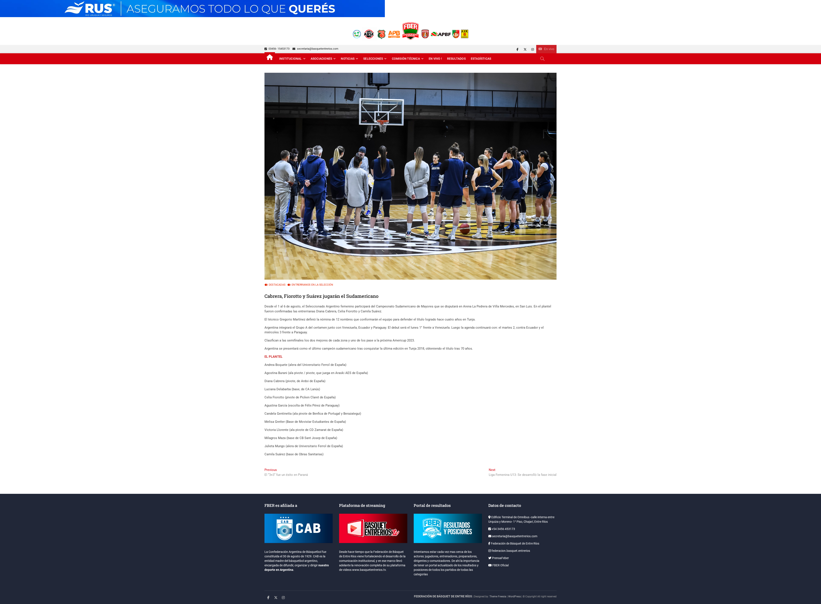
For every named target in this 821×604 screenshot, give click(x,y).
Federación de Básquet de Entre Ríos (514, 543)
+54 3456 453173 (503, 529)
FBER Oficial (500, 565)
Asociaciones (321, 58)
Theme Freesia (497, 596)
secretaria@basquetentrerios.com (317, 48)
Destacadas (277, 284)
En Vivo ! (435, 58)
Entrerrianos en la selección (312, 284)
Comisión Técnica (406, 58)
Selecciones (373, 58)
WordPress (514, 596)
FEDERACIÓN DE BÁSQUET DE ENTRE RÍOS (443, 596)
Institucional (290, 58)
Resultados (456, 58)
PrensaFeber (500, 558)
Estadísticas (481, 58)
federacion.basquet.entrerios (510, 550)
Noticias (347, 58)
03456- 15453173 (278, 48)
